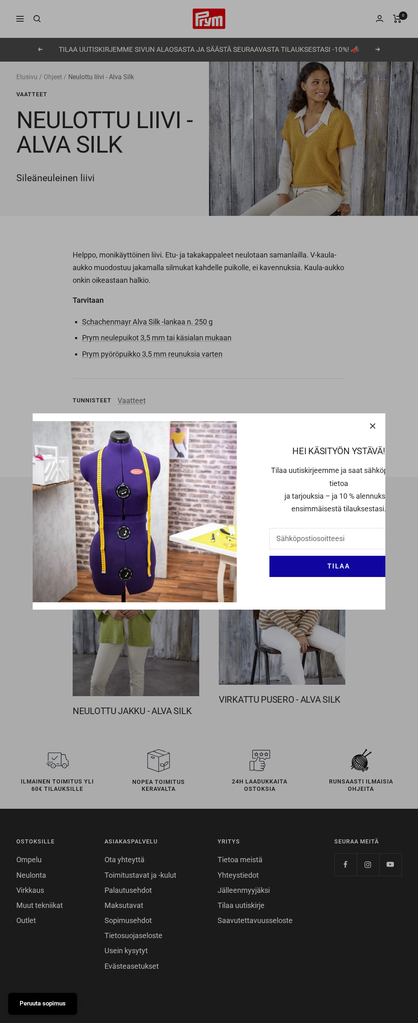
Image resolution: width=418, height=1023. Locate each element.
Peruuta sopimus (43, 1003)
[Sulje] (373, 426)
